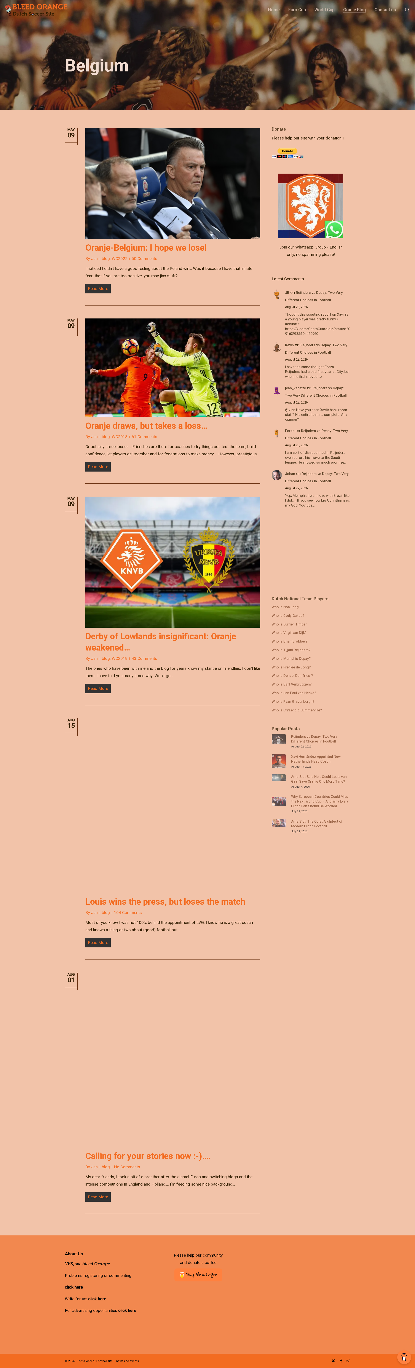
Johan (290, 474)
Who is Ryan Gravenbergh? (293, 702)
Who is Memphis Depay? (291, 659)
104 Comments (128, 913)
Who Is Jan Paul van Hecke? (294, 693)
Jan (94, 259)
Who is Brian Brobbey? (289, 641)
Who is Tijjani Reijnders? (291, 650)
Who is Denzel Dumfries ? (292, 676)
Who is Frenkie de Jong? (291, 667)
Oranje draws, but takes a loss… (146, 426)
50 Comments (144, 259)
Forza (289, 431)
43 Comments (144, 659)
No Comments (127, 1167)
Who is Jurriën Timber (289, 624)
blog (106, 259)
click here (74, 1287)
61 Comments (144, 437)
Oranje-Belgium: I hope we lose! (146, 248)
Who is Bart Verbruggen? (291, 684)
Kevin (289, 345)
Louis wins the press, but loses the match (165, 902)
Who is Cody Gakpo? (288, 616)
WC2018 (120, 437)
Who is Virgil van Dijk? (289, 633)
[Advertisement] (304, 554)
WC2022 (120, 259)
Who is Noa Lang (285, 607)
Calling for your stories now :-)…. (148, 1156)
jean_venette (295, 388)
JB (287, 292)
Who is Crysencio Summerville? (297, 710)
